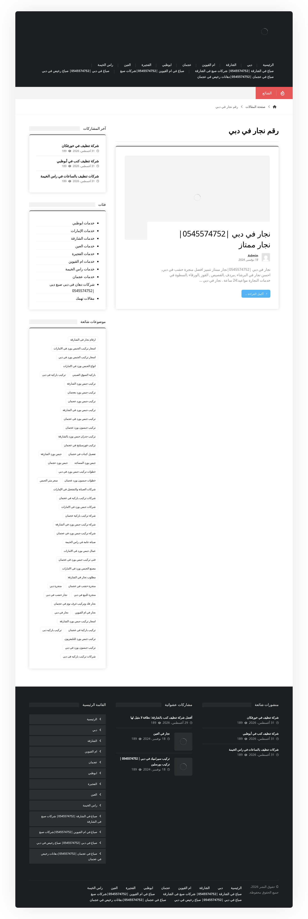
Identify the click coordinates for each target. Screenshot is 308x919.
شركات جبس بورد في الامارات (78, 507)
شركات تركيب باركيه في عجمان (77, 498)
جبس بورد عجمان (58, 463)
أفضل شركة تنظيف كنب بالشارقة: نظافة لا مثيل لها (161, 717)
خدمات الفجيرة (83, 253)
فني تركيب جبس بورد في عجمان (77, 560)
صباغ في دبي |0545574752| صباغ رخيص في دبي (67, 843)
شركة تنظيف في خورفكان (80, 145)
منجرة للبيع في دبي (85, 595)
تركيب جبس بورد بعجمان (82, 392)
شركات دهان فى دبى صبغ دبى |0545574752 (72, 287)
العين (94, 794)
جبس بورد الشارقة (51, 454)
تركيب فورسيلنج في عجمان (80, 445)
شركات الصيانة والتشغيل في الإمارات (74, 489)
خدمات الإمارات (82, 230)
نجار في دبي (61, 612)
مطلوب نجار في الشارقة (82, 577)
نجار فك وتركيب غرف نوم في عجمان (75, 604)
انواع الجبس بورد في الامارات (79, 366)
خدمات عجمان (83, 276)
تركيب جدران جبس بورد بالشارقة (77, 436)
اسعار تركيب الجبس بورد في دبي (77, 357)
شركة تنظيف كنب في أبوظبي (78, 161)
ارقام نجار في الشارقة (83, 339)
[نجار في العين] (183, 742)
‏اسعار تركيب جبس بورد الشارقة (78, 621)
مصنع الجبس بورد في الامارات (79, 568)
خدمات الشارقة (82, 238)
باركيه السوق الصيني (84, 375)
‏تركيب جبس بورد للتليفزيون (80, 639)
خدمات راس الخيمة (79, 269)
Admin (253, 256)
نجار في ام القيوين (85, 612)
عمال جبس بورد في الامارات (80, 551)
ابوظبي (92, 773)
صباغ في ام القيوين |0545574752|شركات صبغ (68, 832)
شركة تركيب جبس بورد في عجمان (76, 533)
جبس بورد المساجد (85, 463)
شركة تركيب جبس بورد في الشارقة (75, 524)
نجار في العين (161, 733)
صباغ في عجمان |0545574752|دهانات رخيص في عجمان (71, 856)
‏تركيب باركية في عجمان (82, 630)
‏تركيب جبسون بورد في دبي (80, 648)
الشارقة (92, 741)
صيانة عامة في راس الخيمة (80, 542)
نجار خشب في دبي (56, 595)
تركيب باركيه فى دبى (54, 375)
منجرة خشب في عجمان (82, 586)
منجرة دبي (56, 586)
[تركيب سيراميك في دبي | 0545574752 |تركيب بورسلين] (183, 767)
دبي (94, 730)
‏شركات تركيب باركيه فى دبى (79, 656)
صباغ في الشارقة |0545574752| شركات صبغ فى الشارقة (71, 819)
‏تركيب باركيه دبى (52, 630)
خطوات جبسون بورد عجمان (80, 480)
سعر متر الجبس (49, 480)
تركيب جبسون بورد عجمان (81, 427)
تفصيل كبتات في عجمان (82, 454)
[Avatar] (265, 257)
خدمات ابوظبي (83, 222)
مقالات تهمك (85, 298)
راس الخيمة (90, 805)
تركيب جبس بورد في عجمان (80, 419)
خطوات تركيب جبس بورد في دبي (77, 471)
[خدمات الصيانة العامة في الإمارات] (264, 31)
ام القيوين (91, 751)
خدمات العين (84, 246)
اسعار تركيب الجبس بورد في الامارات (75, 348)
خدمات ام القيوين (81, 261)
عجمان (93, 762)
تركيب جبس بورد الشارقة (81, 383)
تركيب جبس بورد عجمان (82, 401)
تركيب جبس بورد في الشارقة (79, 410)
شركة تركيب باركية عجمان (80, 516)
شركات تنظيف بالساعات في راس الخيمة (70, 176)
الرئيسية (92, 719)
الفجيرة (92, 784)
